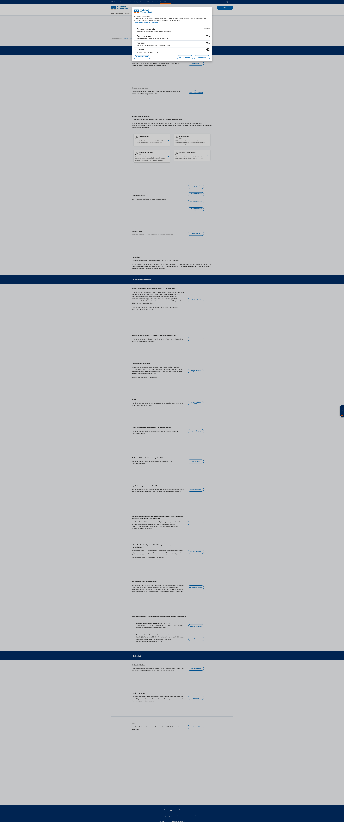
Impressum (155, 23)
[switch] (208, 36)
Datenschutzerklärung (141, 23)
